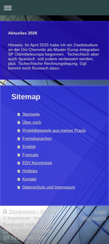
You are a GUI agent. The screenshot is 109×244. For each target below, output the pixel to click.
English (29, 146)
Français (30, 154)
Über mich (31, 122)
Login (100, 211)
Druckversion (23, 211)
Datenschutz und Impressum (48, 187)
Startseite (31, 114)
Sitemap (48, 211)
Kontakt (29, 179)
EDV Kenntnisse (37, 162)
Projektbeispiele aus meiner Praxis (54, 130)
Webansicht (94, 218)
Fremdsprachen (37, 138)
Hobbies (29, 170)
